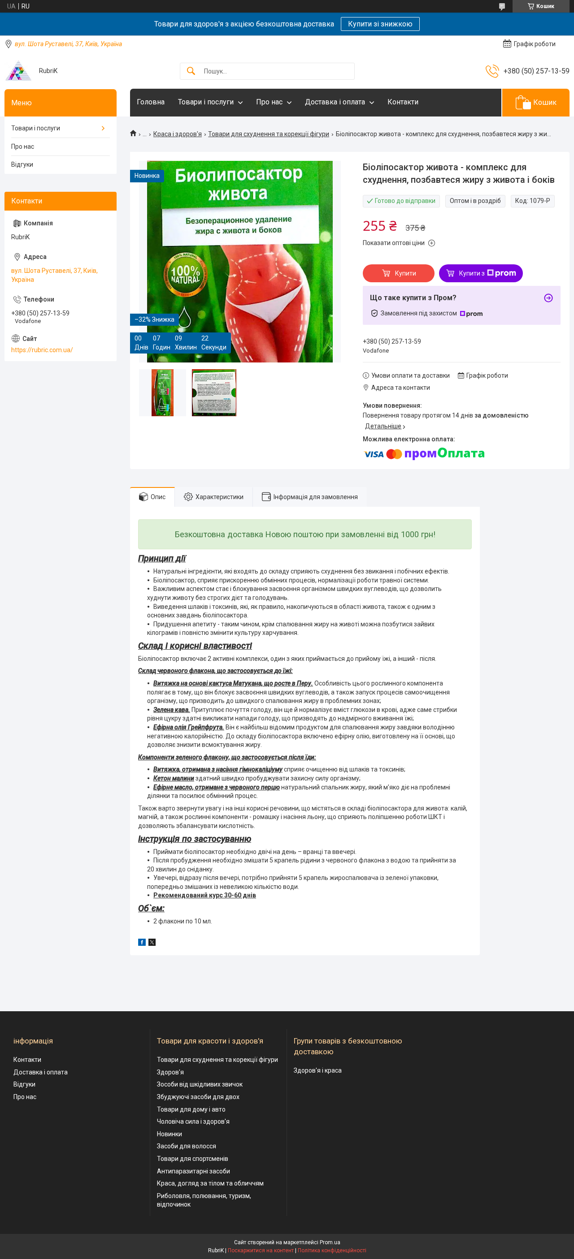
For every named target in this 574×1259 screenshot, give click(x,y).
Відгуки (22, 164)
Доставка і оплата (335, 102)
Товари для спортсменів (192, 1158)
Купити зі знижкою (380, 24)
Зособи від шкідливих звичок (200, 1084)
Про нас (269, 102)
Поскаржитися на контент (261, 1250)
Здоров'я (170, 1072)
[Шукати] (191, 71)
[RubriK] (18, 71)
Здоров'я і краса (318, 1070)
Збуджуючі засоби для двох (198, 1096)
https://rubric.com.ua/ (42, 350)
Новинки (169, 1134)
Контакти (402, 102)
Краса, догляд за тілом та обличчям (210, 1183)
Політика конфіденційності (332, 1250)
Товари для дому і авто (191, 1109)
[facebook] (142, 943)
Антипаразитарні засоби (193, 1171)
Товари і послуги (206, 102)
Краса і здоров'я (177, 134)
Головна (151, 102)
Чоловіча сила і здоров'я (193, 1121)
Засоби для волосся (186, 1146)
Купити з (472, 273)
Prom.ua (330, 1242)
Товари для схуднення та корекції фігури (268, 134)
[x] (152, 943)
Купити (405, 273)
